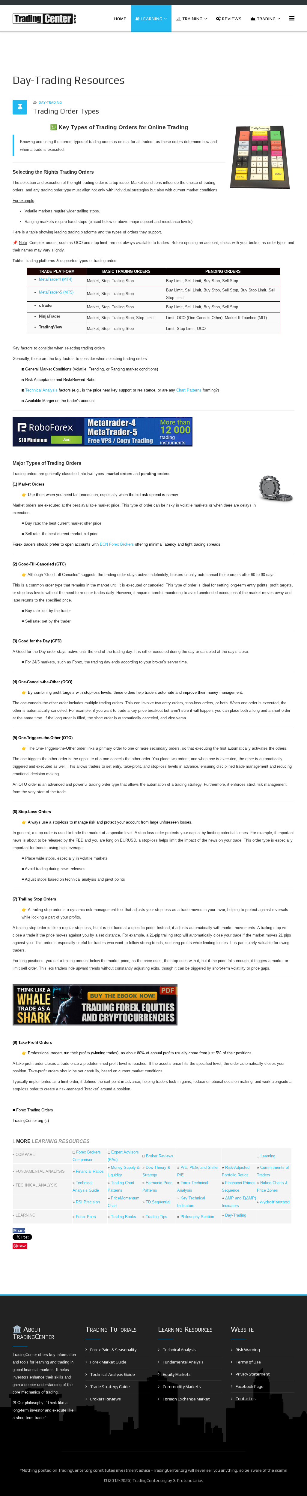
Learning (151, 18)
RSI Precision (88, 1202)
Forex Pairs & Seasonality (112, 1349)
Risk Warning (247, 1349)
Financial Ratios (90, 1171)
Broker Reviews (159, 1156)
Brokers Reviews (105, 1399)
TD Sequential (158, 1202)
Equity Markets (176, 1374)
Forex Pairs (86, 1216)
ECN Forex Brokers (117, 544)
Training (192, 18)
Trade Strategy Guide (109, 1386)
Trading (266, 18)
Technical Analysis (41, 390)
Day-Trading (50, 102)
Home (120, 18)
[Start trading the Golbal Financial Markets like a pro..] (153, 431)
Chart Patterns (188, 390)
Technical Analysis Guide (112, 1374)
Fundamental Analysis (183, 1362)
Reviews (231, 18)
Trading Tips (156, 1216)
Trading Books (123, 1216)
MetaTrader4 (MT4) (55, 279)
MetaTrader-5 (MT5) (56, 292)
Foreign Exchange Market (186, 1399)
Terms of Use (248, 1362)
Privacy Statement (252, 1374)
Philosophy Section (197, 1216)
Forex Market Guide (108, 1362)
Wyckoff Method (275, 1202)
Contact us (245, 1398)
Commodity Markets (181, 1386)
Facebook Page (249, 1386)
